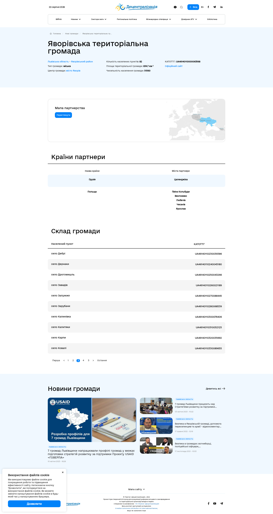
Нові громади (71, 34)
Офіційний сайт (174, 66)
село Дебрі (58, 253)
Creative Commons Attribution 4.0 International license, (136, 508)
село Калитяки (60, 327)
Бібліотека (212, 19)
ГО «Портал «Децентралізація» (147, 504)
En (202, 7)
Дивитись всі (213, 388)
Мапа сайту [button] (135, 489)
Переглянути (63, 115)
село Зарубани (60, 306)
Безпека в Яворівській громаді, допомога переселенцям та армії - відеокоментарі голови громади (198, 425)
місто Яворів (73, 70)
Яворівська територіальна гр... (97, 34)
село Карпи (58, 337)
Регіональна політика (127, 19)
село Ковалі (58, 348)
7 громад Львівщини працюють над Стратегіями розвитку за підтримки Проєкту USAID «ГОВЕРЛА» (195, 405)
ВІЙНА (59, 19)
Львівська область (58, 61)
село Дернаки (60, 264)
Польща (92, 191)
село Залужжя (60, 295)
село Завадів (59, 285)
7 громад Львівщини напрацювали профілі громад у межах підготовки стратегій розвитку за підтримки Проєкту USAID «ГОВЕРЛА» (91, 454)
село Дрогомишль (63, 274)
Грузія (92, 179)
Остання (102, 360)
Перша (56, 360)
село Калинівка (61, 316)
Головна (57, 34)
